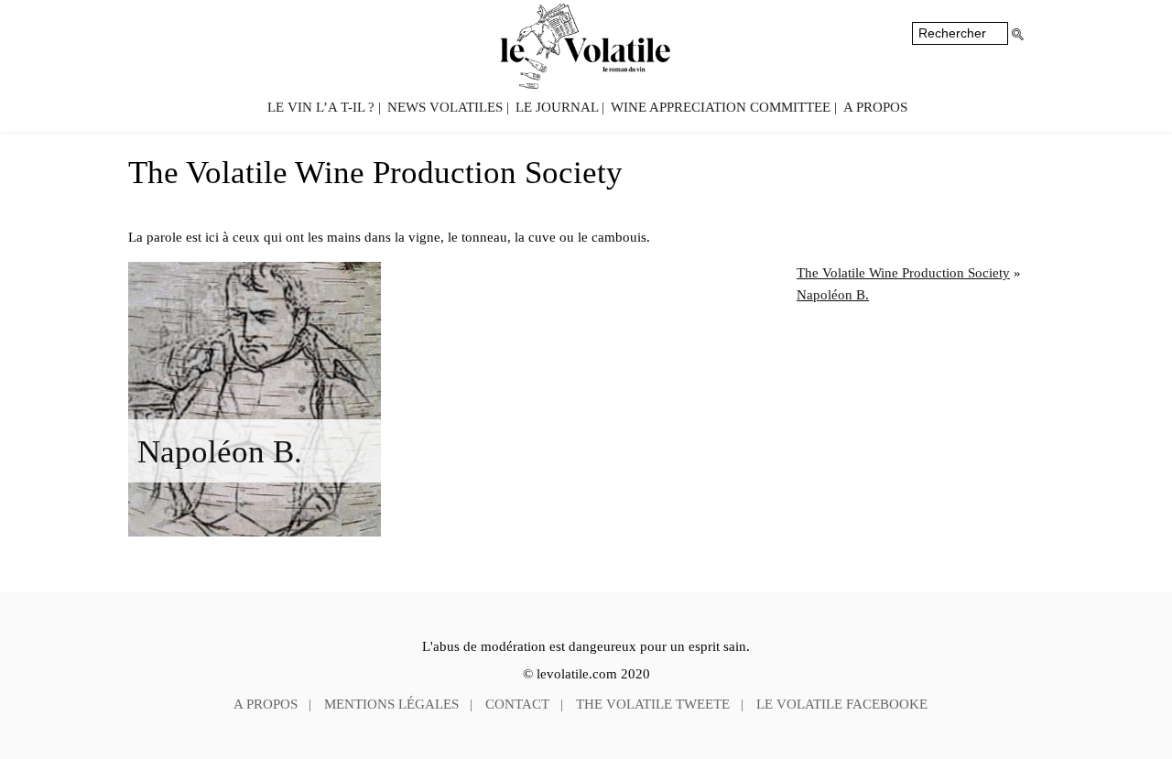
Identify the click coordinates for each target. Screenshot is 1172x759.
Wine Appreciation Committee (720, 107)
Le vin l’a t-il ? (320, 107)
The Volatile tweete (653, 704)
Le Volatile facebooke (842, 704)
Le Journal (556, 107)
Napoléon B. (219, 451)
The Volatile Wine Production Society (903, 273)
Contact (517, 704)
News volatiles (445, 107)
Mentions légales (391, 704)
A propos (875, 107)
